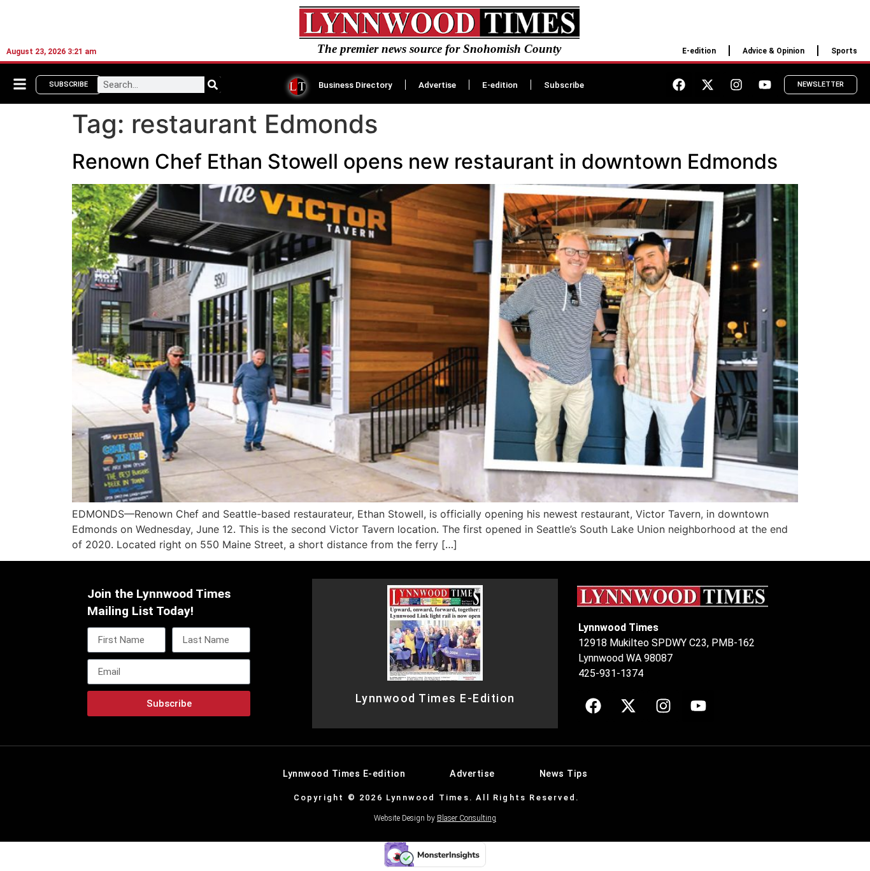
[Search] (212, 84)
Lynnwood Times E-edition (344, 773)
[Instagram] (736, 84)
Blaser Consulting (466, 818)
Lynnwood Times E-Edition (435, 698)
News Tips (563, 773)
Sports (844, 50)
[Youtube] (765, 84)
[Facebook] (679, 84)
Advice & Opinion (773, 50)
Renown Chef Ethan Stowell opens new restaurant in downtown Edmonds (425, 161)
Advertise (437, 85)
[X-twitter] (707, 84)
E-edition (699, 50)
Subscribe (564, 85)
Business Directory (355, 85)
